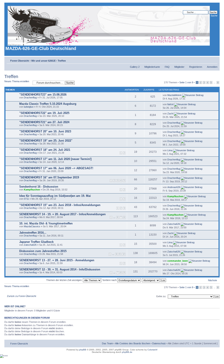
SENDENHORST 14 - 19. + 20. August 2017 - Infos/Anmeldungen (62, 214)
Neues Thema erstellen (16, 81)
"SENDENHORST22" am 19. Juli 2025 (44, 113)
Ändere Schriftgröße (214, 60)
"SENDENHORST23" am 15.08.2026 (42, 94)
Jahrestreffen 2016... (32, 232)
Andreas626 (173, 187)
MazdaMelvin (174, 95)
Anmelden (212, 67)
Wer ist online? (15, 306)
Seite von (186, 82)
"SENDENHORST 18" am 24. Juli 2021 (44, 149)
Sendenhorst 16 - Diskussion (38, 186)
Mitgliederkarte (152, 67)
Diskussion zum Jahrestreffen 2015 (42, 251)
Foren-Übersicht (19, 60)
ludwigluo (28, 106)
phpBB (82, 349)
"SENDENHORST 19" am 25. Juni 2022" (45, 140)
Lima (169, 150)
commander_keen (177, 260)
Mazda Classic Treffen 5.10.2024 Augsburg (47, 103)
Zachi (170, 113)
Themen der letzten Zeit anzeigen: (64, 280)
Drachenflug (30, 97)
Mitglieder (179, 67)
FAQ (167, 67)
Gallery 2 (135, 67)
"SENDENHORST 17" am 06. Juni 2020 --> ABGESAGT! (56, 168)
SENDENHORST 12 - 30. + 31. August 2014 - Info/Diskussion (59, 269)
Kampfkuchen (32, 189)
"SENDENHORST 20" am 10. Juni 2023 (45, 131)
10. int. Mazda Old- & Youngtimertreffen (46, 223)
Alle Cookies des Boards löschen (132, 343)
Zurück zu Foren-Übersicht (21, 296)
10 (123, 254)
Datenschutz (159, 343)
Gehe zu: (161, 296)
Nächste (212, 280)
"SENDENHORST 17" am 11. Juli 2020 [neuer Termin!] (55, 159)
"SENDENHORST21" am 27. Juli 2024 (44, 122)
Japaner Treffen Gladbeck (36, 241)
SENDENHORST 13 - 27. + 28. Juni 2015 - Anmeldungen (56, 260)
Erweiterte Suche (208, 15)
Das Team (107, 343)
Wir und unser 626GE (43, 60)
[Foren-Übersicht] (109, 25)
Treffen (62, 60)
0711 (26, 198)
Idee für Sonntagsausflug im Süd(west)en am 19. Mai (55, 195)
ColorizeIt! (152, 349)
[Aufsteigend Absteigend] (154, 280)
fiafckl (170, 104)
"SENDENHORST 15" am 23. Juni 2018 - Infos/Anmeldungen (59, 205)
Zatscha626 (173, 224)
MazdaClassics (32, 226)
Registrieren (195, 67)
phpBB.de (127, 352)
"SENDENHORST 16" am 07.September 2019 (49, 177)
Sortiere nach (109, 280)
